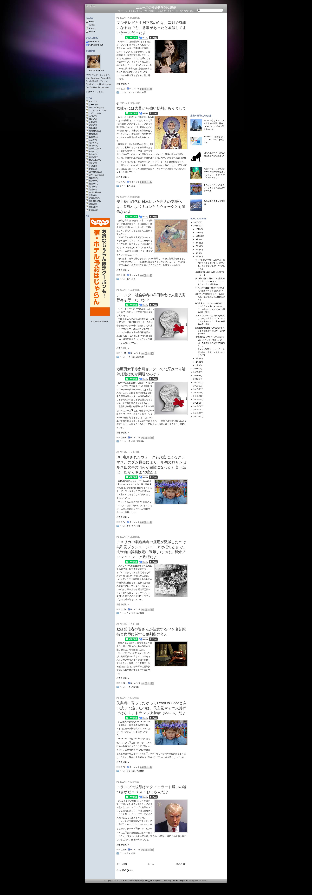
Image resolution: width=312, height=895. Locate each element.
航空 (91, 184)
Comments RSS (96, 45)
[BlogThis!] (144, 88)
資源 (91, 204)
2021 (195, 379)
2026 (195, 222)
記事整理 (93, 198)
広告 (91, 140)
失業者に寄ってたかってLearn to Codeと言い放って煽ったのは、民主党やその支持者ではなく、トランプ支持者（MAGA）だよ (152, 708)
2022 (195, 375)
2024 (195, 369)
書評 (91, 157)
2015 (195, 399)
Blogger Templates (153, 880)
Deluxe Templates (180, 880)
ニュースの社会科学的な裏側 (156, 7)
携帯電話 (93, 148)
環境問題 (93, 172)
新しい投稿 (122, 864)
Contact (92, 28)
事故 (91, 119)
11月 (198, 232)
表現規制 (93, 192)
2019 (195, 386)
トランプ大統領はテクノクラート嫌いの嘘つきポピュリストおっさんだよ (210, 352)
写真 (91, 128)
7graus (204, 880)
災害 (91, 166)
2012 (195, 410)
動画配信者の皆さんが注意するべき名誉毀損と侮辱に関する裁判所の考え (210, 331)
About (91, 25)
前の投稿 (180, 864)
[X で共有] (147, 88)
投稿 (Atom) (127, 870)
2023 (195, 372)
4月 (197, 256)
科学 (91, 181)
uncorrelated (96, 70)
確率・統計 (94, 175)
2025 (195, 226)
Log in (92, 31)
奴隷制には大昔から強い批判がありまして (151, 108)
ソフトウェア (95, 110)
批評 (91, 143)
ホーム (151, 864)
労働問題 (93, 131)
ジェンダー (94, 107)
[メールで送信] (141, 88)
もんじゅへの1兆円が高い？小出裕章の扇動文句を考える (214, 188)
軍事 (91, 207)
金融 (91, 210)
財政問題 (93, 201)
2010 (195, 416)
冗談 (91, 125)
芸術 (91, 186)
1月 (197, 365)
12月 (198, 229)
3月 (197, 358)
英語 (91, 189)
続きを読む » (123, 83)
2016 (195, 396)
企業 (91, 122)
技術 (91, 145)
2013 (195, 406)
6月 (197, 250)
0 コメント (135, 88)
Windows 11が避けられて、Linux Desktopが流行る (214, 140)
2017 (195, 393)
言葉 (91, 195)
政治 (91, 151)
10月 (198, 236)
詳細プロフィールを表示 (95, 92)
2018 (195, 389)
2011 (195, 413)
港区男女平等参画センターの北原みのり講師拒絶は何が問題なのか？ (210, 297)
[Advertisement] (208, 62)
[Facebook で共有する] (150, 88)
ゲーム (92, 104)
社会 (91, 178)
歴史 (91, 163)
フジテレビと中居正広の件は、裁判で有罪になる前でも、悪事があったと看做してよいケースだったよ (152, 28)
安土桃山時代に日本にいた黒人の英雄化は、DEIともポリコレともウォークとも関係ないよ (151, 207)
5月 (197, 253)
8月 (197, 243)
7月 (197, 246)
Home (92, 21)
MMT (91, 102)
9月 (197, 239)
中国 (91, 116)
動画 (91, 134)
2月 (197, 362)
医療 (91, 137)
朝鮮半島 (93, 160)
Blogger (105, 321)
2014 (195, 403)
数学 (91, 154)
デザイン (93, 113)
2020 (195, 382)
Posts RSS (94, 42)
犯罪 (91, 169)
